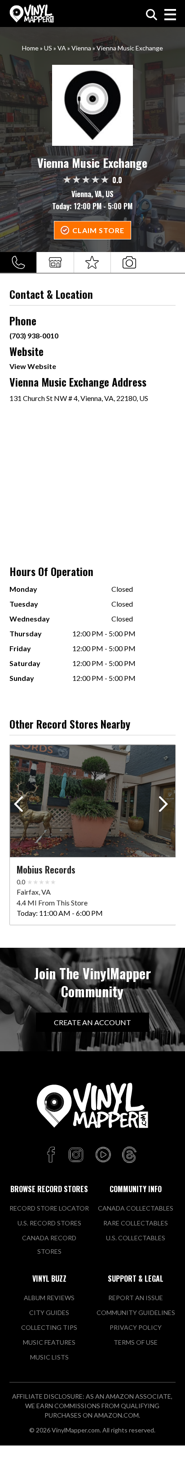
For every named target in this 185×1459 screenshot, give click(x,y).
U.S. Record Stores (49, 1223)
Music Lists (49, 1357)
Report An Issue (135, 1297)
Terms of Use (136, 1342)
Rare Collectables (135, 1223)
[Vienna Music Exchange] (92, 105)
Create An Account (92, 1022)
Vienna (81, 48)
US (48, 48)
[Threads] (129, 1155)
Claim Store (98, 230)
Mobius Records (46, 869)
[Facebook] (52, 1155)
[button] (165, 806)
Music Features (49, 1342)
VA (61, 48)
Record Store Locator (49, 1208)
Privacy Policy (136, 1327)
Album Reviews (49, 1297)
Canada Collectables (135, 1208)
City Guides (49, 1312)
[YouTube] (103, 1155)
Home (30, 48)
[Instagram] (76, 1155)
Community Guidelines (136, 1312)
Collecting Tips (49, 1327)
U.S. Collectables (135, 1238)
